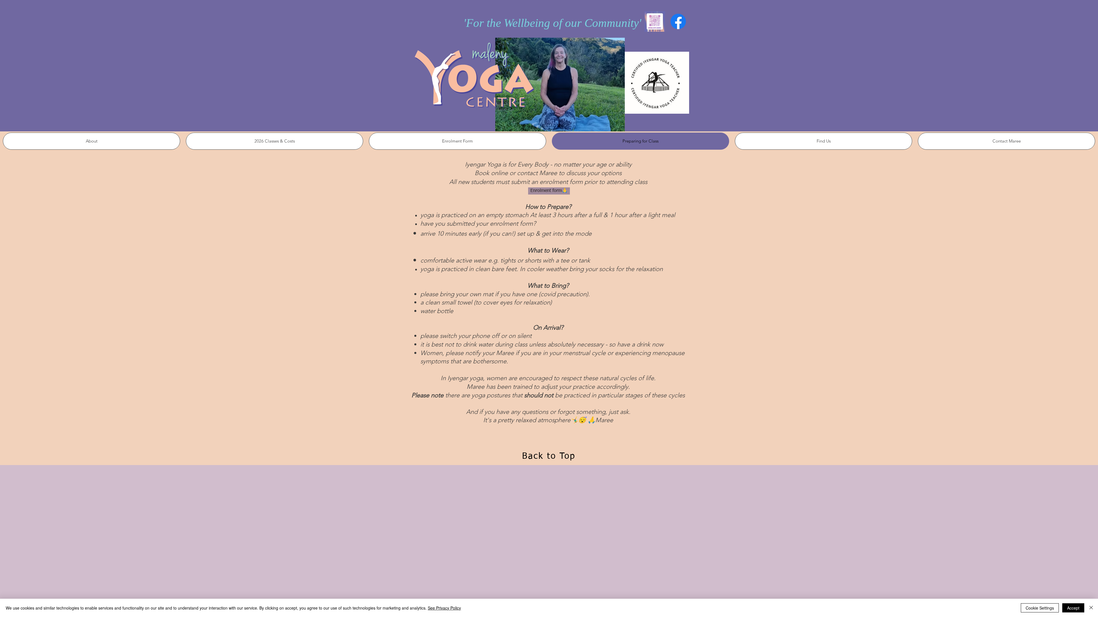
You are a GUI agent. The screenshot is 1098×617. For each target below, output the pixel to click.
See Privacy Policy (444, 608)
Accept (1073, 608)
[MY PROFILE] (655, 21)
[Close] (1091, 607)
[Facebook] (678, 21)
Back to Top (549, 456)
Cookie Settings (1040, 608)
